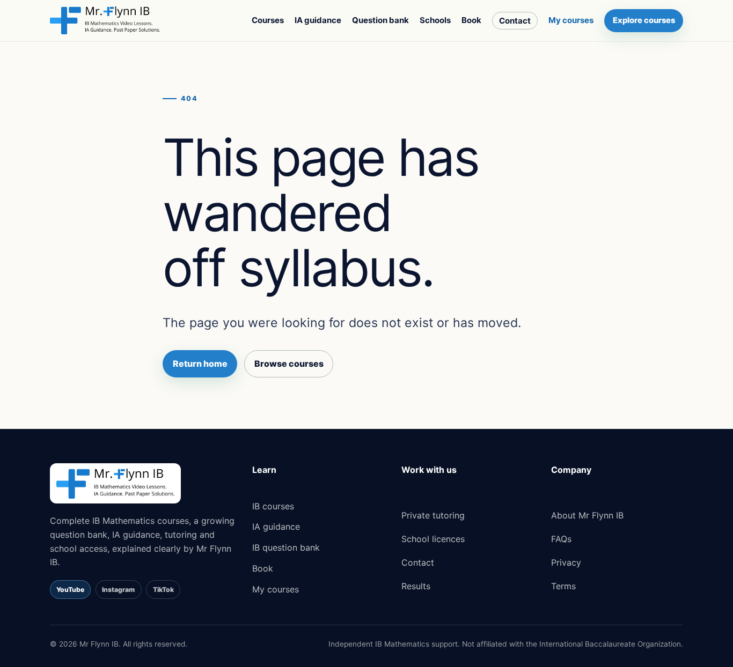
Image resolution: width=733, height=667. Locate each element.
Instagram (118, 590)
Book (471, 20)
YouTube (70, 590)
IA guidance (318, 20)
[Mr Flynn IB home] (105, 20)
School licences (433, 538)
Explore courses (644, 20)
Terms (563, 586)
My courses (570, 20)
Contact (515, 21)
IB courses (273, 506)
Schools (435, 20)
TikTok (163, 590)
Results (415, 586)
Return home (200, 363)
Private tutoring (433, 515)
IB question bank (286, 547)
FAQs (561, 538)
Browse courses (289, 363)
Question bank (380, 20)
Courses (268, 20)
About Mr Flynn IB (587, 515)
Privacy (566, 562)
